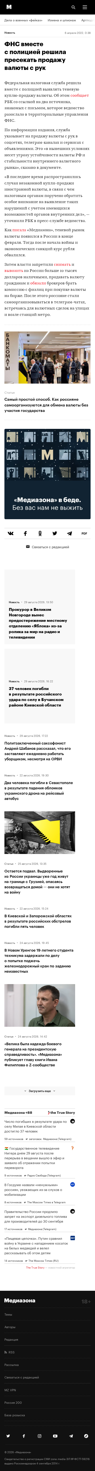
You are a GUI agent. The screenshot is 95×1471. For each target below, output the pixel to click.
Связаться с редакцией (50, 546)
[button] (84, 7)
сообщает (79, 96)
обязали (38, 283)
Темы (8, 1314)
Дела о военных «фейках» (23, 19)
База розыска (14, 1414)
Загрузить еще (40, 1091)
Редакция (11, 1339)
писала (19, 230)
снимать (62, 265)
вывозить (13, 271)
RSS (11, 1351)
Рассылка (11, 1364)
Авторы (9, 1326)
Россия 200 (13, 1402)
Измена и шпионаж (62, 19)
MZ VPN (10, 1389)
